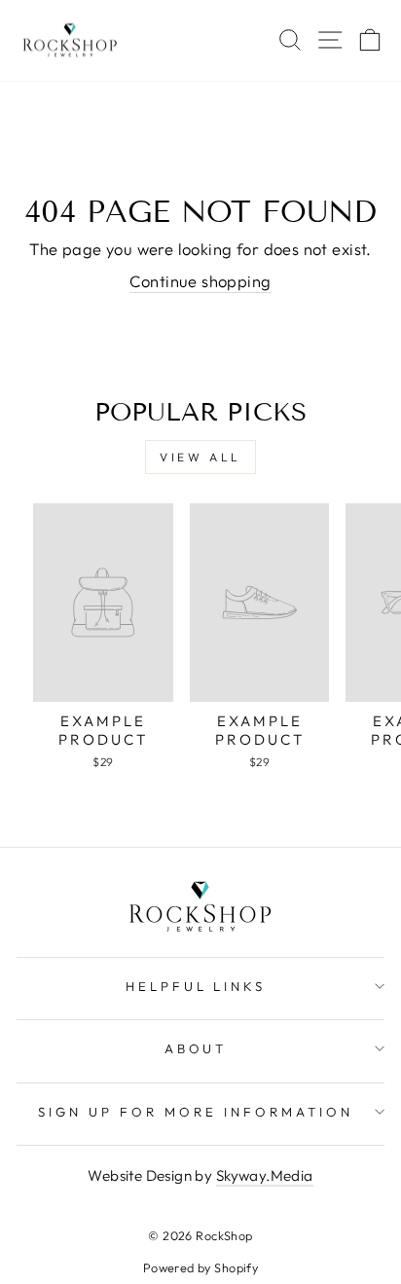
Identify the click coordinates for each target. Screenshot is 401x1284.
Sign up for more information (195, 1111)
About (196, 1048)
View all (200, 457)
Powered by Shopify (200, 1267)
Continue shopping (200, 281)
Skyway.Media (264, 1175)
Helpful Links (196, 986)
